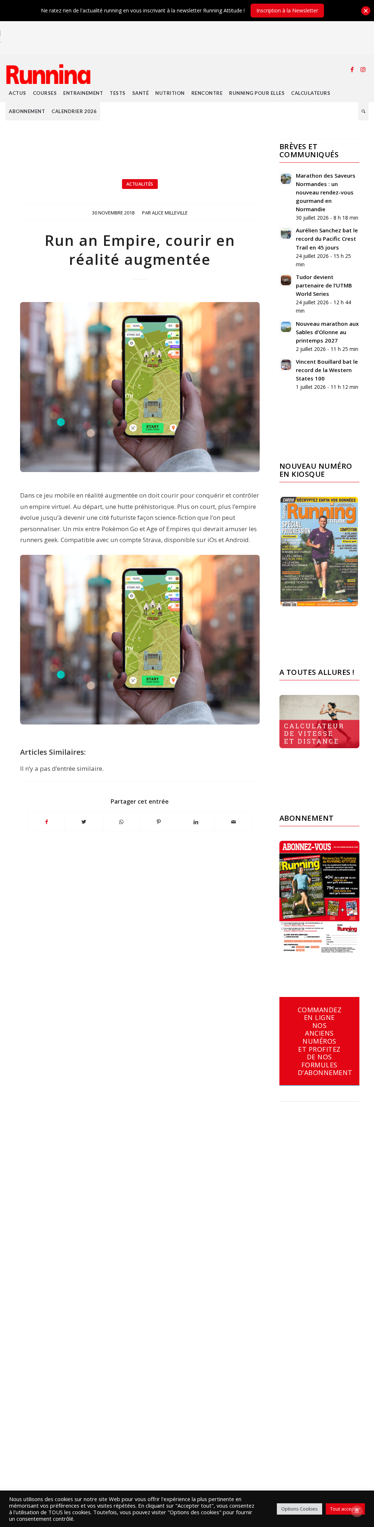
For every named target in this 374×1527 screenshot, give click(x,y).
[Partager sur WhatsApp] (121, 821)
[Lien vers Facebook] (352, 69)
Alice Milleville (170, 212)
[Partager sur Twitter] (83, 821)
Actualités (139, 184)
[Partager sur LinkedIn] (196, 821)
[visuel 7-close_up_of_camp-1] (140, 387)
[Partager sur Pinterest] (158, 821)
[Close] (365, 10)
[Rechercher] (363, 111)
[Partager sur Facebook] (46, 821)
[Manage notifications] (357, 1511)
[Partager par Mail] (233, 821)
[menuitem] (17, 93)
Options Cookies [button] (299, 1508)
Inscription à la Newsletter (287, 10)
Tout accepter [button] (345, 1508)
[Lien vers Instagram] (363, 69)
